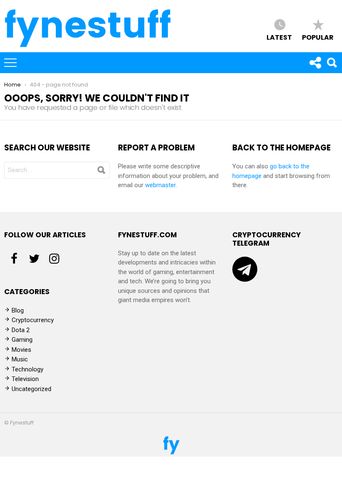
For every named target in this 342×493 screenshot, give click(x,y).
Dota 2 (21, 330)
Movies (21, 349)
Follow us (315, 62)
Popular (318, 37)
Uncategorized (31, 389)
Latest (279, 37)
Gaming (22, 339)
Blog (18, 310)
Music (20, 359)
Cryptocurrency (33, 320)
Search (331, 62)
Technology (27, 369)
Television (25, 379)
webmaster (160, 185)
